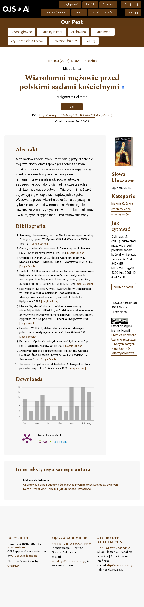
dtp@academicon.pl (120, 565)
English (90, 4)
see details (60, 442)
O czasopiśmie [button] (63, 41)
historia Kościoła (122, 203)
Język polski (70, 4)
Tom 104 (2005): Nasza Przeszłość (72, 61)
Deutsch (108, 4)
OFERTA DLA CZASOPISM (71, 544)
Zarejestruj (131, 4)
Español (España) (102, 12)
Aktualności (102, 32)
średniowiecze (121, 209)
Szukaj (90, 41)
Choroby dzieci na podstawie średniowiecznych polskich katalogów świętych (70, 484)
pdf (72, 106)
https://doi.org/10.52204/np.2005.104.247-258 (67, 115)
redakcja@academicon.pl (69, 561)
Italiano (79, 12)
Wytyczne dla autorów (27, 41)
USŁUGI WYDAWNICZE (114, 548)
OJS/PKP (13, 566)
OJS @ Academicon (24, 556)
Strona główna (21, 32)
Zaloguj (133, 12)
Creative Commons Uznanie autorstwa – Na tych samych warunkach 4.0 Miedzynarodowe (123, 344)
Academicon (16, 547)
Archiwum (78, 32)
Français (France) (55, 12)
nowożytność (120, 214)
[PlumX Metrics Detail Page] (27, 438)
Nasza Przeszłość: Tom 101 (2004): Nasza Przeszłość (57, 489)
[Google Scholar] (123, 87)
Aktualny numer (51, 32)
